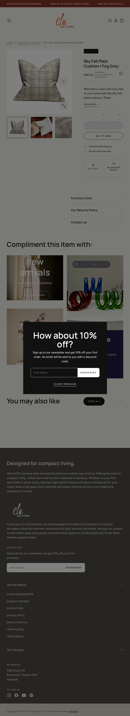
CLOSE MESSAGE (65, 384)
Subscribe (88, 372)
